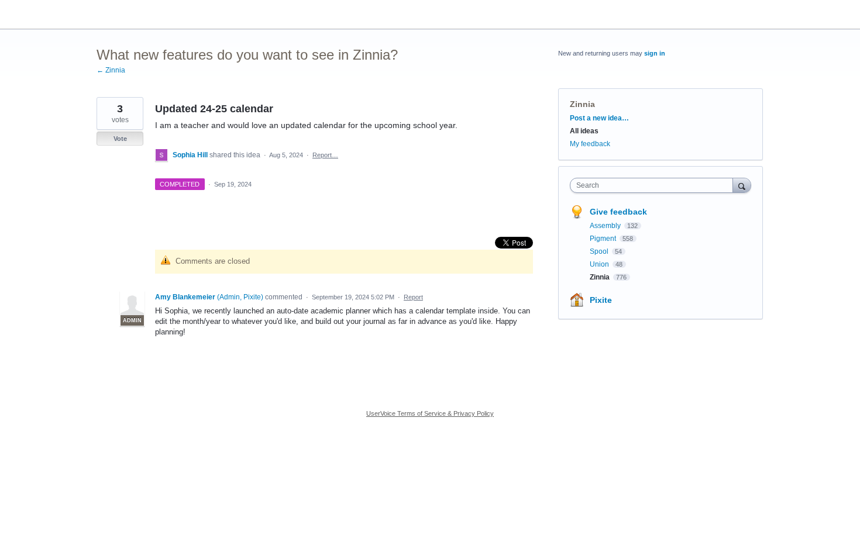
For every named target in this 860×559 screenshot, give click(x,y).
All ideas (584, 131)
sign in (654, 53)
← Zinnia (111, 70)
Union (600, 264)
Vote (120, 138)
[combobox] (654, 185)
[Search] (741, 185)
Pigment (604, 238)
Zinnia (582, 104)
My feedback (590, 144)
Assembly (606, 226)
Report (413, 297)
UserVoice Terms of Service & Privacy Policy (430, 413)
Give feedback (618, 211)
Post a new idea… (599, 118)
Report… (325, 154)
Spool (600, 251)
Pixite (601, 300)
